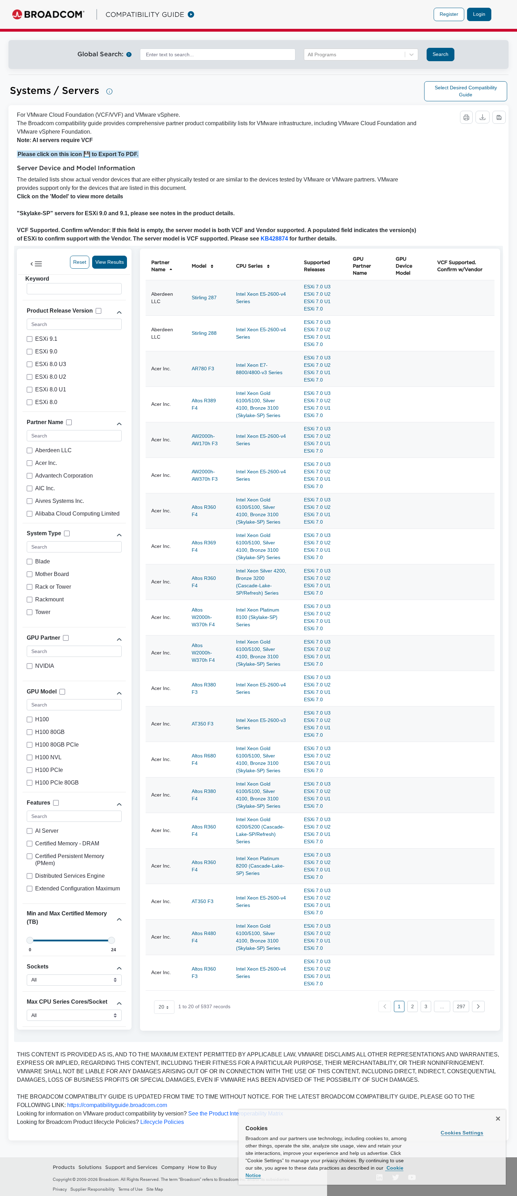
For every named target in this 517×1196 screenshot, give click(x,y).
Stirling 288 (204, 333)
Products (64, 1167)
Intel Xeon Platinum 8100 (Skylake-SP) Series (257, 617)
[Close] (498, 1119)
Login (479, 14)
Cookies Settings (462, 1133)
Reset (79, 262)
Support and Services (131, 1167)
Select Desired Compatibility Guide (466, 91)
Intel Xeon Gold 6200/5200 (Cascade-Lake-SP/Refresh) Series (260, 830)
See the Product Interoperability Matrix (235, 1114)
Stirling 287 (204, 297)
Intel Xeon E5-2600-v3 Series (261, 723)
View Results (109, 262)
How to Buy (202, 1167)
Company (172, 1167)
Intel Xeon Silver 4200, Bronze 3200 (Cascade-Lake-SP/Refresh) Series (261, 582)
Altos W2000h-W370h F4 (203, 617)
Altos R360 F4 (204, 510)
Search (440, 54)
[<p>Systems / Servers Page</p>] (109, 91)
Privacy (60, 1189)
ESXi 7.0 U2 (317, 294)
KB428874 (274, 239)
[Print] (466, 117)
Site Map (154, 1189)
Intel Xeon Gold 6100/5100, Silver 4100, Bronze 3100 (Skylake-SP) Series (258, 404)
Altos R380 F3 (204, 688)
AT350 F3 (202, 724)
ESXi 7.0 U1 (317, 301)
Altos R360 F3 (204, 972)
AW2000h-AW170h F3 (205, 439)
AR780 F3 (203, 368)
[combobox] (217, 54)
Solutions (90, 1167)
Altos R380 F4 (204, 794)
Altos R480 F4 (204, 937)
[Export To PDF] (499, 117)
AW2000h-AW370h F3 (205, 475)
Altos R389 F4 (204, 404)
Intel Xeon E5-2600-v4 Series (261, 297)
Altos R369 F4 (204, 546)
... (442, 1006)
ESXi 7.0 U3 (317, 286)
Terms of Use (130, 1189)
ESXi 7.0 (313, 309)
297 (461, 1006)
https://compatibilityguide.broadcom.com (117, 1105)
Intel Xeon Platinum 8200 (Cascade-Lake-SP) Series (260, 866)
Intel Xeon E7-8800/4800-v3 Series (259, 368)
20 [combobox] (162, 1007)
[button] (478, 1006)
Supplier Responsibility (92, 1189)
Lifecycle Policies (162, 1122)
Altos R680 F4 (204, 759)
